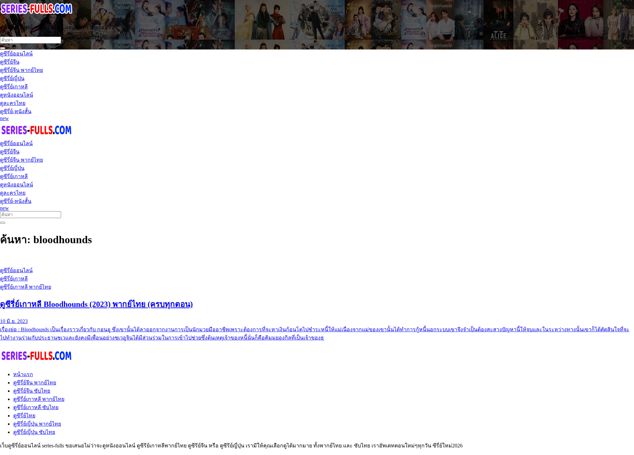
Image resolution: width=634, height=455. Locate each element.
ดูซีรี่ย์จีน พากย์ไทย (34, 382)
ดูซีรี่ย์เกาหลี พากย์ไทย (38, 399)
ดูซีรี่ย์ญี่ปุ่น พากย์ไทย (37, 424)
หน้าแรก (23, 374)
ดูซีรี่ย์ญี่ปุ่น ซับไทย (34, 432)
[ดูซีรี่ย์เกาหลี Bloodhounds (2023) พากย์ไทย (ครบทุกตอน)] (317, 258)
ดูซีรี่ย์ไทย (24, 415)
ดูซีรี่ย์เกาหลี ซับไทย (35, 407)
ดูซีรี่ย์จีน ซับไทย (31, 391)
